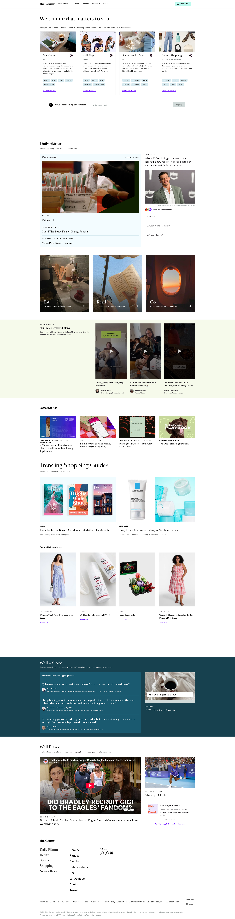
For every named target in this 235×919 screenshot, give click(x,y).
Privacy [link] (93, 901)
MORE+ (106, 4)
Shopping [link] (96, 4)
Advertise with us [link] (137, 901)
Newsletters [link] (48, 871)
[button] (58, 63)
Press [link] (68, 901)
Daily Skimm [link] (63, 4)
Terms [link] (85, 901)
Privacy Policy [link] (78, 915)
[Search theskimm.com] (193, 4)
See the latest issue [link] (49, 91)
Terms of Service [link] (91, 915)
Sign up (179, 105)
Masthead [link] (54, 901)
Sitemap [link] (189, 904)
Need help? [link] (190, 899)
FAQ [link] (62, 901)
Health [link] (77, 4)
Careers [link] (76, 901)
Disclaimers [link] (122, 901)
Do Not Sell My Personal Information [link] (163, 901)
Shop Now (44, 622)
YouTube (181, 824)
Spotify (158, 824)
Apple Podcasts (169, 824)
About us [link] (44, 901)
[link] (47, 4)
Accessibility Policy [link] (106, 901)
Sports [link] (86, 4)
